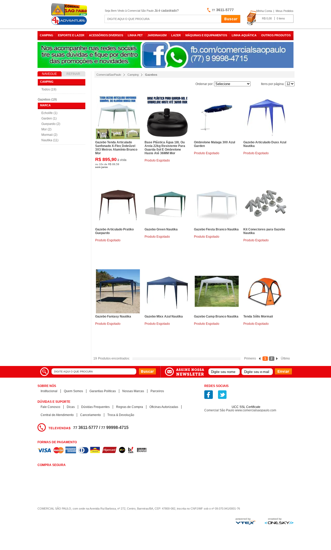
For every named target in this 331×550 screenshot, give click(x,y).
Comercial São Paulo (70, 14)
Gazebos (151, 74)
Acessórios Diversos (106, 35)
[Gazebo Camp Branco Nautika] (216, 291)
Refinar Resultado (73, 74)
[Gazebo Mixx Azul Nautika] (167, 291)
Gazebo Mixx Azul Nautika (164, 316)
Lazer (176, 35)
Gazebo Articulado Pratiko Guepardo (114, 231)
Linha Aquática (244, 35)
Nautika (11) (49, 140)
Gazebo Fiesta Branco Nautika (216, 229)
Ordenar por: (204, 84)
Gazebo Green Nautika (161, 229)
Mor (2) (46, 129)
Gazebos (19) (47, 99)
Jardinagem (157, 35)
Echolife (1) (49, 113)
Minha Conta (264, 10)
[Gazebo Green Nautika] (167, 204)
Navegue (49, 74)
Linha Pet (135, 35)
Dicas (71, 407)
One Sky (279, 521)
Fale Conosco (50, 407)
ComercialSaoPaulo (108, 74)
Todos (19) (48, 89)
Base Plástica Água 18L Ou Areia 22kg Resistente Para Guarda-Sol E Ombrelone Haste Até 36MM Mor (165, 147)
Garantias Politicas (102, 391)
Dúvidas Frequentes (95, 407)
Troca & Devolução (120, 415)
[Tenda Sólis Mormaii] (266, 291)
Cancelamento (90, 415)
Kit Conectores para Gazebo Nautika (264, 231)
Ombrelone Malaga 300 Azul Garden (214, 144)
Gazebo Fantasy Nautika (113, 316)
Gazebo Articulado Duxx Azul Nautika (264, 144)
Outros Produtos (276, 35)
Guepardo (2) (50, 124)
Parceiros (157, 391)
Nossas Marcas (133, 391)
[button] (246, 397)
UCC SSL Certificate (246, 407)
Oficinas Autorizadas (163, 407)
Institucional (49, 391)
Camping (46, 35)
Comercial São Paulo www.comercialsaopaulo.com (240, 410)
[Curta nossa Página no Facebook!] (208, 394)
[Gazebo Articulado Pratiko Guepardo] (118, 204)
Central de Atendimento (57, 415)
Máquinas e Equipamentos (206, 35)
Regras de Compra (129, 407)
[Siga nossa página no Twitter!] (222, 394)
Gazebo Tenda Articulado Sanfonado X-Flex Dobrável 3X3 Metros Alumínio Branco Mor (116, 147)
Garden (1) (49, 118)
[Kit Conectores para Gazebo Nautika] (266, 204)
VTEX (245, 521)
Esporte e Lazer (71, 35)
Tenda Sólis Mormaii (258, 316)
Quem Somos (73, 391)
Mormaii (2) (49, 135)
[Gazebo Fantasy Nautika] (118, 291)
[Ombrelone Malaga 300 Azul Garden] (216, 117)
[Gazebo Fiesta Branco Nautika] (216, 204)
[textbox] (162, 19)
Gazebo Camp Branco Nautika (216, 316)
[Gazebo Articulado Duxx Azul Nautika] (266, 117)
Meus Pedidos (285, 10)
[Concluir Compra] (270, 18)
